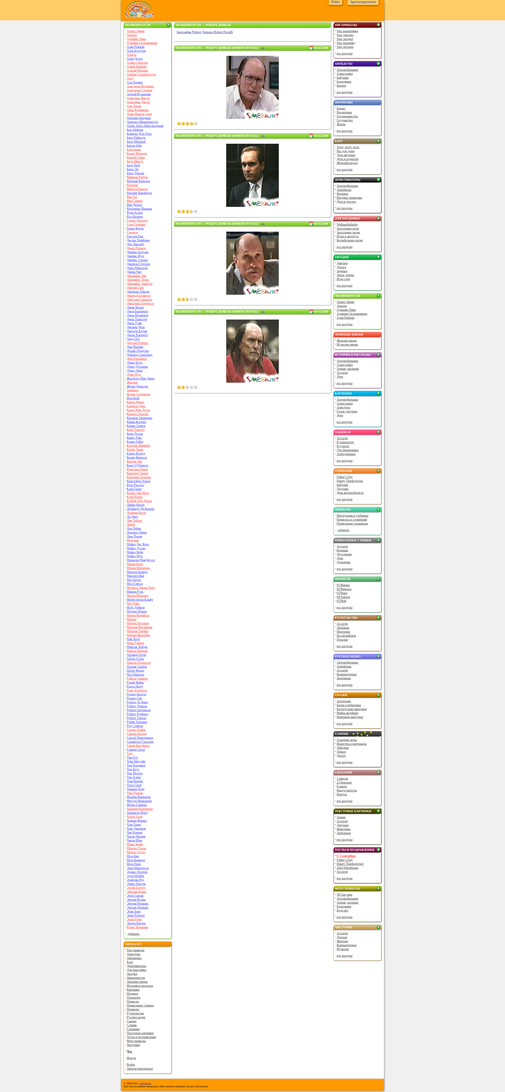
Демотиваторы (136, 966)
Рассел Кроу (135, 686)
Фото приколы (136, 1041)
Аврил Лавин (135, 31)
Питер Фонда (135, 670)
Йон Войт (133, 398)
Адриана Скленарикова (142, 43)
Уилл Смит (134, 785)
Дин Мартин (135, 347)
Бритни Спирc (136, 157)
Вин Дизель (134, 205)
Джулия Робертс (137, 343)
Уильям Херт (135, 789)
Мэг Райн (133, 603)
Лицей (131, 524)
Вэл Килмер (135, 216)
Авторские (344, 701)
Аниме (341, 817)
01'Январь (343, 585)
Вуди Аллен (135, 213)
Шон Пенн (134, 864)
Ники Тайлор (135, 643)
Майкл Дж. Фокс (138, 544)
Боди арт (342, 910)
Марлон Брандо (137, 572)
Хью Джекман (136, 828)
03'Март (342, 593)
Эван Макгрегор (138, 868)
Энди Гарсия (135, 895)
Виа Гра (132, 197)
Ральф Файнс (135, 682)
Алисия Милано (137, 70)
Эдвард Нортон (137, 872)
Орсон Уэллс (135, 659)
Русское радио (136, 1017)
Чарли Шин (134, 840)
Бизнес (341, 108)
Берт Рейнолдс (136, 137)
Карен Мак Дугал (138, 410)
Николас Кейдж (137, 647)
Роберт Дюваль (137, 706)
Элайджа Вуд (135, 880)
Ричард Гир (134, 698)
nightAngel (145, 1083)
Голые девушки (347, 411)
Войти (131, 1064)
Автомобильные (347, 70)
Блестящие (134, 149)
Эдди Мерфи (135, 876)
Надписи (132, 993)
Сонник (132, 1025)
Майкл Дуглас (136, 548)
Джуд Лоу (133, 339)
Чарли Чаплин (136, 836)
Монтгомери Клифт (140, 599)
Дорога (341, 267)
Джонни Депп (136, 327)
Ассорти (342, 373)
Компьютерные (347, 674)
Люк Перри (134, 536)
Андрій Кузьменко (139, 94)
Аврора (132, 35)
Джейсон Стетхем (138, 264)
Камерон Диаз (136, 406)
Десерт (341, 755)
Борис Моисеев (137, 153)
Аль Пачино (135, 82)
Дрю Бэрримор (137, 359)
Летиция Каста (136, 513)
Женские (342, 941)
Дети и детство (346, 201)
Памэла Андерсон (138, 663)
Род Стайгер (135, 726)
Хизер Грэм (134, 817)
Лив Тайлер (134, 520)
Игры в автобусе (348, 236)
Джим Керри (135, 307)
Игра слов (343, 279)
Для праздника (136, 970)
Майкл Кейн (135, 552)
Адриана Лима (136, 39)
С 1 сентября (346, 856)
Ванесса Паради (137, 189)
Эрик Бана (133, 911)
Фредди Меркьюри (139, 801)
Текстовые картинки (140, 1033)
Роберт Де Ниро (137, 702)
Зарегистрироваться (140, 1068)
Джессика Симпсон (139, 299)
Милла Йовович (137, 595)
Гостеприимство (347, 116)
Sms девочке (345, 35)
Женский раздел (347, 163)
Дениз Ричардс (136, 248)
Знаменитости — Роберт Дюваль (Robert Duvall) (217, 47)
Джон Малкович (137, 315)
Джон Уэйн (134, 323)
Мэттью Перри (137, 611)
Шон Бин (133, 856)
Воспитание (344, 112)
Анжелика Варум (138, 98)
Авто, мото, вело (348, 147)
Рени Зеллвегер (137, 690)
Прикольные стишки (140, 1005)
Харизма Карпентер (140, 809)
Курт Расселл (135, 485)
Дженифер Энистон (139, 284)
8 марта (342, 786)
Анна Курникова (137, 110)
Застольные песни (348, 232)
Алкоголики (345, 74)
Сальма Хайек (136, 730)
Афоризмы (134, 958)
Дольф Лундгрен (138, 351)
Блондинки (344, 81)
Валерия (132, 185)
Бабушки (343, 77)
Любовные (344, 678)
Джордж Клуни (137, 331)
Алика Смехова (137, 62)
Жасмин (132, 382)
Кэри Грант (134, 489)
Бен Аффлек (135, 130)
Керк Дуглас (135, 434)
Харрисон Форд (137, 813)
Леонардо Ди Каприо (140, 509)
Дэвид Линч (135, 370)
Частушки (133, 1045)
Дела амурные (346, 155)
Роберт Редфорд (137, 714)
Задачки (342, 271)
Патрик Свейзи (137, 667)
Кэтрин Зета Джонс (139, 501)
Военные (342, 194)
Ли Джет (132, 516)
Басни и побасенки (349, 705)
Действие (343, 748)
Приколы (133, 1001)
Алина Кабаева (137, 66)
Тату (130, 753)
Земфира (132, 390)
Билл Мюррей (136, 141)
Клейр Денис (135, 449)
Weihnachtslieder (347, 224)
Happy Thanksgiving (350, 481)
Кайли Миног (136, 402)
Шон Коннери (136, 860)
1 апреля (342, 778)
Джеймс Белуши (137, 252)
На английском (346, 635)
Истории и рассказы (140, 986)
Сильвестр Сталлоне (140, 742)
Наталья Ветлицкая (139, 627)
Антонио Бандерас (139, 118)
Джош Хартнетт (137, 335)
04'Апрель (343, 597)
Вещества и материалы (352, 744)
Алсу (130, 78)
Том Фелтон (135, 773)
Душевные (344, 562)
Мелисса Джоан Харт (141, 588)
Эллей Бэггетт (136, 888)
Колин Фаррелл (137, 457)
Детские (342, 937)
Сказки (131, 1021)
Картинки (133, 989)
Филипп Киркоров (139, 797)
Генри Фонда (135, 228)
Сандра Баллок (137, 734)
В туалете (343, 446)
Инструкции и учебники (352, 515)
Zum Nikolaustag (347, 868)
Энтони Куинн (136, 899)
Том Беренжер (136, 765)
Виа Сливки (135, 201)
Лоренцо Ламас (137, 532)
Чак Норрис (135, 832)
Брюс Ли (132, 169)
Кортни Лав (134, 461)
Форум (131, 1058)
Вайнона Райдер (137, 177)
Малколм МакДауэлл (141, 560)
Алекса (131, 55)
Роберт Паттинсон (139, 710)
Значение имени (137, 982)
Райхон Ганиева (137, 678)
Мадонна (133, 540)
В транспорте (345, 442)
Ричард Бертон (136, 694)
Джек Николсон (137, 268)
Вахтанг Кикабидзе (139, 193)
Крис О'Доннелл (137, 465)
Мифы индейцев (347, 713)
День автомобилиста (350, 493)
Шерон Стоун (136, 852)
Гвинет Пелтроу (137, 220)
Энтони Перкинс (138, 903)
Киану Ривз (134, 438)
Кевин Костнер (136, 422)
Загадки (132, 974)
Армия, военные (347, 902)
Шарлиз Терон (136, 848)
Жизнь (341, 124)
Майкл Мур (135, 556)
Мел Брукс (134, 580)
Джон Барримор (137, 311)
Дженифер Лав (136, 276)
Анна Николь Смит (139, 114)
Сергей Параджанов (140, 738)
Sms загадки (345, 39)
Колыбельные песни (350, 240)
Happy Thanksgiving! (350, 864)
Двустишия (344, 554)
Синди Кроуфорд (138, 745)
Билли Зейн (134, 145)
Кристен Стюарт (137, 473)
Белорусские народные (352, 709)
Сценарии (133, 1029)
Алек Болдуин (136, 51)
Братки (341, 85)
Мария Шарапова (138, 568)
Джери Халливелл (139, 295)
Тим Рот (132, 757)
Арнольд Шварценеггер (142, 122)
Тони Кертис (135, 781)
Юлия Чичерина (137, 927)
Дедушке (343, 489)
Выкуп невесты (347, 790)
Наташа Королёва (138, 635)
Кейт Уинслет (136, 430)
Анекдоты (133, 954)
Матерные (343, 632)
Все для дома (345, 151)
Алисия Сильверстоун (141, 74)
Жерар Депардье (137, 386)
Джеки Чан (134, 272)
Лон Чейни (134, 528)
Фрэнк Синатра (137, 805)
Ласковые (343, 628)
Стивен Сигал (136, 749)
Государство (345, 120)
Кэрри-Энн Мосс (138, 493)
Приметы (133, 1009)
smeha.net (133, 944)
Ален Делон (135, 59)
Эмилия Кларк (136, 892)
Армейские (344, 190)
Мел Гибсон (135, 584)
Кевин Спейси (136, 426)
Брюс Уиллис (135, 173)
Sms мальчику (346, 43)
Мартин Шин (135, 576)
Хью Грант (134, 824)
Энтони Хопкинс (138, 907)
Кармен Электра (137, 414)
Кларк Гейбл (135, 441)
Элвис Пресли (136, 884)
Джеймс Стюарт (137, 260)
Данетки (342, 263)
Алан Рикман (135, 47)
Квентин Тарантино (139, 418)
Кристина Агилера (139, 477)
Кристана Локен (137, 469)
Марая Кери (135, 564)
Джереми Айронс (138, 291)
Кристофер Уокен (138, 481)
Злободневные (346, 454)
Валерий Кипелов (138, 181)
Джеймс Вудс (135, 256)
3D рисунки (344, 894)
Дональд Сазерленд (139, 355)
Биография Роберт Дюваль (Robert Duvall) (205, 32)
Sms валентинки (347, 31)
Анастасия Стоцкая (139, 90)
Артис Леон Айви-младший (145, 126)
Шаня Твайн (135, 844)
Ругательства (135, 1013)
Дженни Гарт (135, 288)
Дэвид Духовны (137, 366)
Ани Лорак (134, 106)
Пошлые (342, 639)
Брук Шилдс (135, 161)
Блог (130, 962)
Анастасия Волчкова (140, 86)
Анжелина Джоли (138, 102)
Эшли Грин (134, 919)
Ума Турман (135, 793)
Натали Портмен (138, 623)
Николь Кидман (137, 651)
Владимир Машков (139, 209)
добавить (133, 934)
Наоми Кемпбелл (138, 615)
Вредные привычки (349, 198)
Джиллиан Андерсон (140, 303)
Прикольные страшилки (352, 523)
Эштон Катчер (136, 923)
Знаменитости (138, 25)
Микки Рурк (135, 592)
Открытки (133, 997)
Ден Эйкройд (135, 244)
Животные (344, 829)
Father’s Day (345, 477)
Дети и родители (347, 159)
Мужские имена (347, 344)
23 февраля (344, 782)
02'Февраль (344, 589)
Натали (131, 619)
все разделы (344, 53)
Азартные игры (347, 740)
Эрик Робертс (136, 915)
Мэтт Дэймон (136, 607)
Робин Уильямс (137, 722)
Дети (340, 376)
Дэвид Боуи (134, 363)
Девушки (343, 825)
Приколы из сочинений (352, 519)
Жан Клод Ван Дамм (140, 378)
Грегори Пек (135, 236)
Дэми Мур (134, 374)
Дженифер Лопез (138, 280)
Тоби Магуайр (136, 761)
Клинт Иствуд (136, 453)
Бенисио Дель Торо (139, 134)
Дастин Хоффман (138, 240)
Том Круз (133, 769)
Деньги (341, 752)
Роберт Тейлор (136, 718)
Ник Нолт (133, 639)
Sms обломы (345, 47)
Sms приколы (135, 950)
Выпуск (342, 794)
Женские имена (347, 340)
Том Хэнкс (134, 777)
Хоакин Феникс (137, 820)
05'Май (341, 601)
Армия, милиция (348, 369)
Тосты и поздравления (141, 1037)
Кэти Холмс (135, 497)
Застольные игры (348, 228)
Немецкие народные (350, 717)
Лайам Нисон (135, 505)
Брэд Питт (133, 165)
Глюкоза (132, 232)
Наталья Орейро (137, 631)
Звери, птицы (345, 275)
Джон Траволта (137, 319)
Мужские (343, 949)
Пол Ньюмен (135, 674)
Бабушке (342, 485)
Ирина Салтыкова (138, 394)
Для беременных (348, 450)
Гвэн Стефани (136, 224)
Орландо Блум (136, 655)
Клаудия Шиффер (138, 445)
